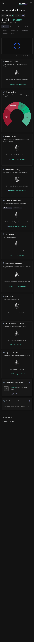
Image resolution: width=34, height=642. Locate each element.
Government (24, 30)
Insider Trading (10, 136)
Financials (12, 26)
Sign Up (13, 387)
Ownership (5, 33)
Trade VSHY (18, 15)
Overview (5, 26)
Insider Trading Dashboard (17, 159)
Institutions (5, 30)
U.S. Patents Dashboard (17, 255)
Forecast (20, 26)
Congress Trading (11, 61)
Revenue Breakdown (13, 201)
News (12, 33)
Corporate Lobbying (12, 169)
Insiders (27, 26)
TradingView (29, 56)
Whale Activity (11, 92)
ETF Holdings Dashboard (18, 374)
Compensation (14, 30)
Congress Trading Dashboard (17, 84)
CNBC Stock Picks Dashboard (17, 345)
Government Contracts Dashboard (17, 286)
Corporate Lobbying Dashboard (17, 190)
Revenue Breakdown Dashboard (18, 226)
